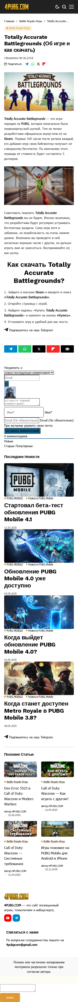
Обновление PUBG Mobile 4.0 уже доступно (30, 578)
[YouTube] (7, 918)
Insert (10, 997)
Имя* (48, 412)
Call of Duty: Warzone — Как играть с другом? (54, 793)
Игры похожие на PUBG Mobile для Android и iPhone (55, 852)
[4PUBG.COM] (16, 7)
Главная (9, 21)
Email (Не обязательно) (57, 420)
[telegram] (16, 918)
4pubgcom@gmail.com (21, 945)
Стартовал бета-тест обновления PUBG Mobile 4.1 (33, 512)
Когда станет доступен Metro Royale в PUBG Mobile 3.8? (36, 710)
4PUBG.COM (19, 811)
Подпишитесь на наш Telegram (30, 330)
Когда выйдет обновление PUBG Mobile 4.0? (30, 644)
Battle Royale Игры (30, 21)
